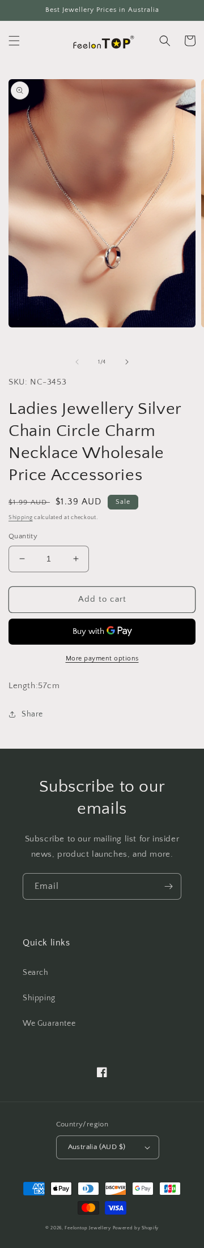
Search (36, 972)
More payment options (102, 658)
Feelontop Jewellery (87, 1227)
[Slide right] (126, 361)
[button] (14, 40)
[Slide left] (77, 361)
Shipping (20, 518)
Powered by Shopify (136, 1227)
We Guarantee (49, 1023)
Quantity (22, 536)
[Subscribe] (168, 886)
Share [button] (32, 714)
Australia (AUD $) (97, 1147)
